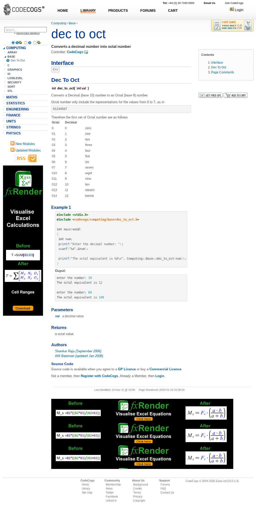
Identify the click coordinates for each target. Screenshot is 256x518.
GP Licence (127, 369)
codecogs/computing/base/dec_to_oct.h (105, 219)
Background (140, 484)
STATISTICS (15, 103)
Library (86, 488)
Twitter (110, 492)
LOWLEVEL (15, 78)
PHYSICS (13, 133)
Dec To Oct (18, 60)
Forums (165, 484)
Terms (137, 492)
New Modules (24, 144)
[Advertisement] (23, 240)
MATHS (12, 97)
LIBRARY (88, 11)
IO (9, 73)
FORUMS (148, 11)
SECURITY (14, 82)
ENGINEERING (17, 109)
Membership (113, 484)
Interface (217, 62)
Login (239, 10)
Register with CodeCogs (99, 376)
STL (10, 90)
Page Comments (222, 72)
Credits (137, 488)
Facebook (112, 496)
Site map (87, 492)
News (109, 488)
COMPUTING (16, 48)
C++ (55, 69)
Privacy (137, 496)
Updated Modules (27, 150)
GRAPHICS (15, 69)
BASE (11, 56)
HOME (63, 11)
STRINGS (13, 127)
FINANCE (13, 115)
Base (72, 23)
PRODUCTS (118, 11)
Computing (58, 23)
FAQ (163, 488)
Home (85, 484)
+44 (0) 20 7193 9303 (178, 3)
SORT (11, 86)
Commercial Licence (165, 369)
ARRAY (12, 52)
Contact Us (167, 492)
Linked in (111, 500)
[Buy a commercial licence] (236, 95)
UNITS (11, 121)
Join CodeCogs (234, 3)
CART (173, 11)
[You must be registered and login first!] (217, 25)
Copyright (139, 500)
